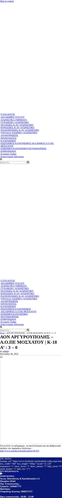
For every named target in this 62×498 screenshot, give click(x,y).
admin (6, 351)
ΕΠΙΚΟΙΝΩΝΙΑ (8, 151)
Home (2, 333)
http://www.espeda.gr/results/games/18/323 (19, 451)
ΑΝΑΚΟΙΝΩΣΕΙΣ (9, 135)
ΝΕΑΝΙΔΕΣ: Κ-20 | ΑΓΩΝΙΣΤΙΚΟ (17, 125)
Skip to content (7, 1)
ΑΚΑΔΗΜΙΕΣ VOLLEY (13, 117)
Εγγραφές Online (8, 154)
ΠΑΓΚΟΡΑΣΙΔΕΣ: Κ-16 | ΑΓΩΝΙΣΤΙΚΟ (20, 130)
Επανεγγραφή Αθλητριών (12, 156)
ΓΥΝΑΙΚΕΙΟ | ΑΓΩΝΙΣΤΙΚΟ (15, 122)
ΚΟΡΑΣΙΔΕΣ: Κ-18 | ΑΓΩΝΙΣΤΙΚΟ (17, 127)
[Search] (28, 162)
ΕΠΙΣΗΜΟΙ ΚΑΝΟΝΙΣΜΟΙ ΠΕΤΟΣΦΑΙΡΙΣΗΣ (23, 148)
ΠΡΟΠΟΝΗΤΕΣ (8, 138)
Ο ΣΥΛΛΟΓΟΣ (8, 114)
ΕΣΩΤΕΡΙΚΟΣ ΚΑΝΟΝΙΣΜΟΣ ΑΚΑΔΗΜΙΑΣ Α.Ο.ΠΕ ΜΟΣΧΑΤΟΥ (27, 144)
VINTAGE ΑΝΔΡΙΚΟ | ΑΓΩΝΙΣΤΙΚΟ (19, 132)
